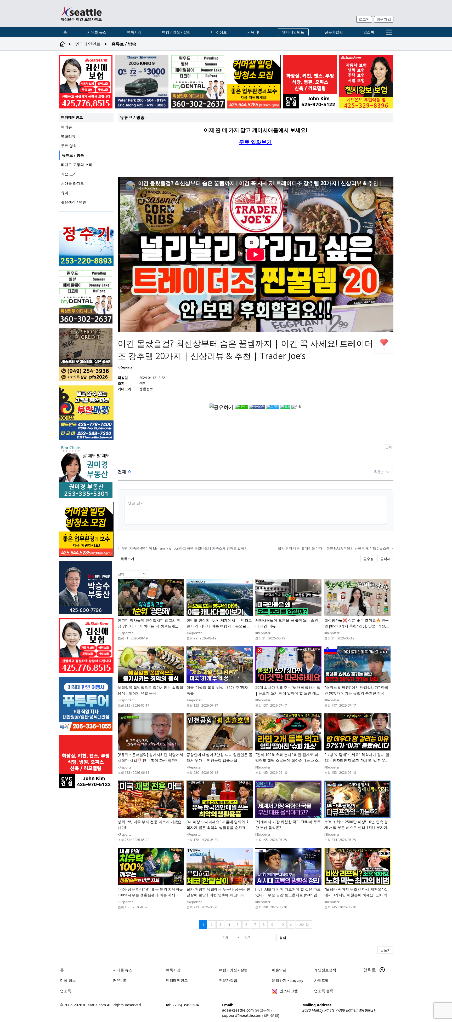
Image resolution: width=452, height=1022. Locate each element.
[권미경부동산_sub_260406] (86, 471)
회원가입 (383, 19)
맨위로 (370, 970)
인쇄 (389, 447)
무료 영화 (69, 145)
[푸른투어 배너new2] (86, 704)
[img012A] (86, 587)
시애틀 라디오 (72, 183)
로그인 (364, 19)
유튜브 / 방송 (73, 155)
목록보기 (127, 558)
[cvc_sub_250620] (310, 81)
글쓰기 (385, 950)
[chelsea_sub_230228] (366, 81)
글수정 (368, 558)
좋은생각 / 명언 (73, 202)
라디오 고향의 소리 (76, 164)
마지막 (304, 924)
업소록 (368, 32)
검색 (282, 937)
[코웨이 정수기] (86, 238)
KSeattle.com (94, 1004)
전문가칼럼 (334, 32)
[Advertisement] (255, 160)
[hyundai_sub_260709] (141, 81)
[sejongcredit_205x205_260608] (86, 354)
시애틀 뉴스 (96, 32)
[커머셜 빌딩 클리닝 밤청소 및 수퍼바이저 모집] (254, 81)
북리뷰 (66, 126)
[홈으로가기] (81, 13)
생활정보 (146, 388)
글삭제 (385, 558)
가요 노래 (69, 173)
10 (282, 924)
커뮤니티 (254, 32)
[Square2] (198, 81)
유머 (64, 192)
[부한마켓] (86, 412)
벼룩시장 (134, 32)
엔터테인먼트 (293, 32)
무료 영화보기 (255, 142)
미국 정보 (219, 32)
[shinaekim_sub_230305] (85, 81)
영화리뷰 (68, 136)
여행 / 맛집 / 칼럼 (176, 32)
